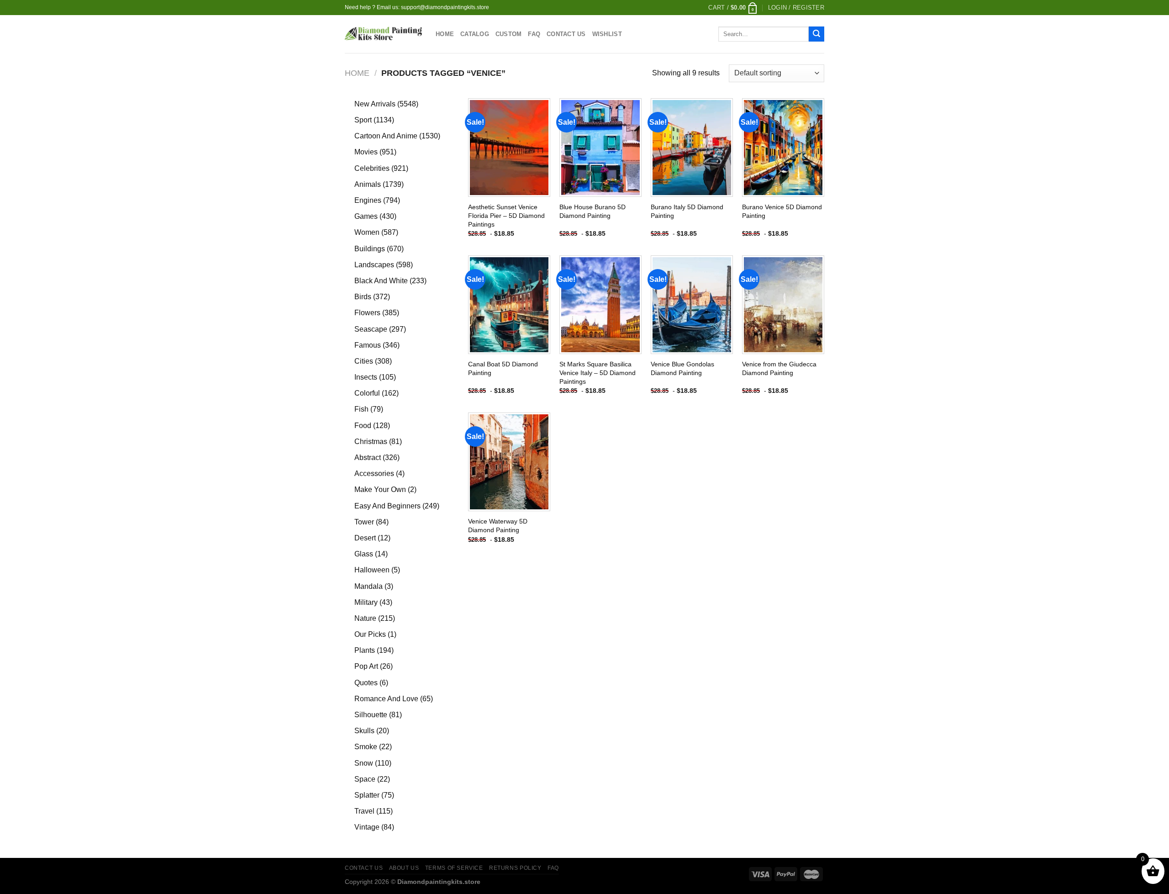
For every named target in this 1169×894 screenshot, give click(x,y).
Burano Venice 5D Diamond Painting (782, 211)
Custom (508, 34)
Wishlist (607, 34)
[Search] (816, 34)
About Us (404, 868)
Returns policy (515, 868)
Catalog (474, 34)
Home (445, 34)
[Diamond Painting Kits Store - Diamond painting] (383, 34)
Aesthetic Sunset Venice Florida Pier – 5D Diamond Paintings (506, 215)
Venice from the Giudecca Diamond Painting (779, 368)
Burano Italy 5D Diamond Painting (687, 211)
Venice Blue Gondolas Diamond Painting (682, 368)
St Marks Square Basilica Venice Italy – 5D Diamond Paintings (597, 372)
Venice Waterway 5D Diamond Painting (497, 526)
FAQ (534, 34)
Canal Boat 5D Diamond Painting (503, 368)
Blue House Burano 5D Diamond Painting (592, 211)
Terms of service (454, 868)
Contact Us (566, 34)
